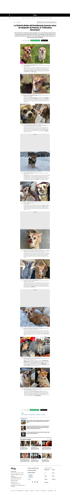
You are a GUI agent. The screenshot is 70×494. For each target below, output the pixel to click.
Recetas (53, 479)
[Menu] (10, 15)
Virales (46, 479)
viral (48, 70)
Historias (26, 414)
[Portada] (13, 470)
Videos (53, 469)
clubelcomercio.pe (20, 490)
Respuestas (47, 469)
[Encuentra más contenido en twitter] (25, 40)
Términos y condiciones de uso (33, 468)
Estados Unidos (44, 363)
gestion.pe (27, 490)
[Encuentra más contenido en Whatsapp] (28, 40)
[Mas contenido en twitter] (35, 482)
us (45, 472)
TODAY (42, 363)
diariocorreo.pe (43, 490)
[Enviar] (10, 18)
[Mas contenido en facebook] (32, 482)
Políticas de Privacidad (32, 470)
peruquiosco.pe (50, 490)
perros (44, 205)
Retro (53, 476)
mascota (35, 71)
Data (53, 472)
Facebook (35, 98)
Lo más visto (24, 418)
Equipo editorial (13, 471)
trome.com (37, 490)
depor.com (32, 490)
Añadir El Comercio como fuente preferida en (47, 22)
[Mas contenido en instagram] (37, 482)
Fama (46, 476)
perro (37, 179)
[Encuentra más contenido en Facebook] (23, 40)
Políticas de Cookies (31, 472)
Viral (22, 414)
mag (55, 490)
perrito (46, 98)
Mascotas (38, 414)
